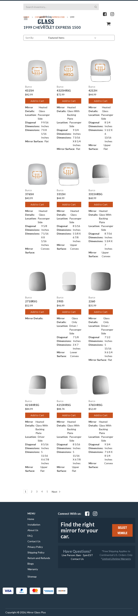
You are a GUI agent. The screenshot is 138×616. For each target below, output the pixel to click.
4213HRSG (64, 404)
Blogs (30, 563)
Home (30, 518)
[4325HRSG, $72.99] (68, 70)
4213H (93, 90)
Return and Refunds (38, 558)
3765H (29, 194)
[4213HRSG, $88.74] (68, 385)
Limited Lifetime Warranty (116, 558)
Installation (33, 524)
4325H (29, 90)
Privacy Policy (35, 546)
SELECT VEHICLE (122, 530)
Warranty (32, 569)
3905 (60, 301)
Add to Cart (37, 100)
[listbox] (73, 37)
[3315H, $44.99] (68, 174)
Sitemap (32, 576)
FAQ (30, 535)
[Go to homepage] (26, 18)
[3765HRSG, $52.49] (100, 385)
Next (55, 491)
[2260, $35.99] (100, 281)
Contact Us (33, 541)
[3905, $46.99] (68, 281)
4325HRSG (64, 90)
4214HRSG (32, 404)
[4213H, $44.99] (100, 70)
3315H (61, 194)
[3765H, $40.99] (37, 174)
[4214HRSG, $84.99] (37, 385)
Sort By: (30, 37)
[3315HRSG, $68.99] (100, 174)
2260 (92, 301)
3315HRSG (96, 194)
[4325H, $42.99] (37, 70)
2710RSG (31, 301)
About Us (32, 530)
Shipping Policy (35, 552)
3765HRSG (96, 404)
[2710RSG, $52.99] (37, 281)
